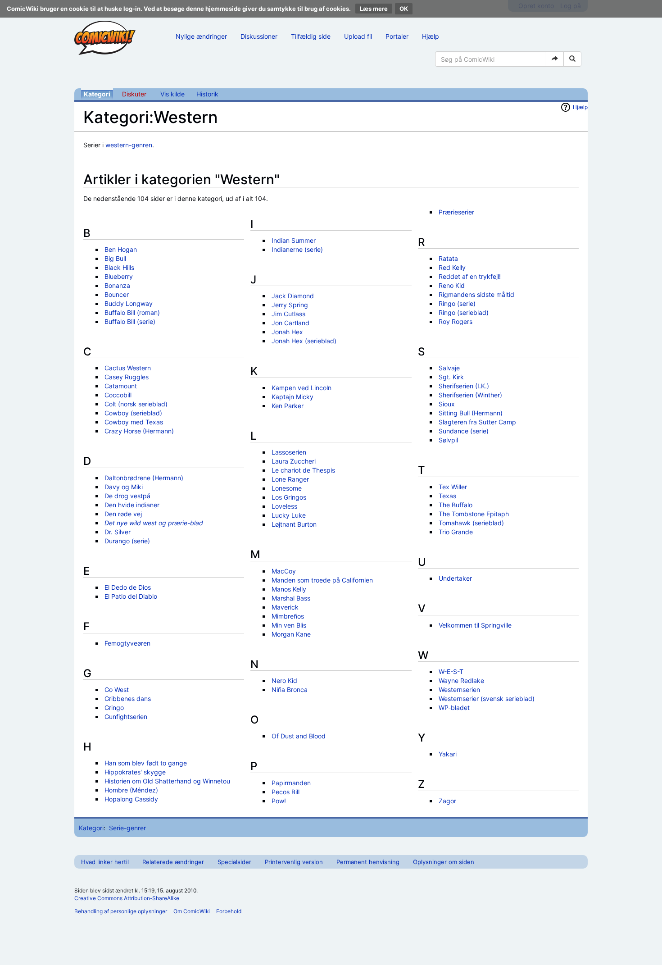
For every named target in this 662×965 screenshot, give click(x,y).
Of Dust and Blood (299, 736)
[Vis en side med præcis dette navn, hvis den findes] (555, 59)
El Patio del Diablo (130, 596)
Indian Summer (294, 240)
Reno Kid (452, 285)
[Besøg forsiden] (105, 38)
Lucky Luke (289, 515)
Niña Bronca (290, 689)
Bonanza (117, 285)
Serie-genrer (127, 828)
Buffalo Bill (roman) (132, 312)
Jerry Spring (290, 305)
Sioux (447, 404)
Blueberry (118, 276)
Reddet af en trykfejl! (470, 276)
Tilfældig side (311, 36)
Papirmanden (291, 783)
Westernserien (459, 689)
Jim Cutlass (288, 314)
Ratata (448, 258)
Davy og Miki (123, 487)
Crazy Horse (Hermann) (139, 431)
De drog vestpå (127, 496)
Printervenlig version (294, 861)
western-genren (128, 145)
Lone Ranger (290, 479)
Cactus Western (127, 368)
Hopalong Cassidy (131, 799)
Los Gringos (289, 497)
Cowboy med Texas (133, 422)
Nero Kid (284, 680)
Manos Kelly (289, 589)
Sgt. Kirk (451, 377)
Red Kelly (452, 267)
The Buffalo (455, 505)
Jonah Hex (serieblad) (304, 341)
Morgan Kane (291, 634)
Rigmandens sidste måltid (476, 294)
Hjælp (430, 36)
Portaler (396, 36)
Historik (207, 94)
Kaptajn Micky (292, 397)
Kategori (97, 94)
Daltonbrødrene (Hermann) (143, 478)
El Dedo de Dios (127, 587)
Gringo (114, 707)
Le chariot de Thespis (303, 470)
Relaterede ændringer (173, 861)
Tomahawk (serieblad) (471, 523)
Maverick (285, 607)
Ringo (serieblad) (464, 312)
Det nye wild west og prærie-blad (153, 523)
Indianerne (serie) (297, 249)
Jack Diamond (293, 296)
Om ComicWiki (191, 911)
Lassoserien (289, 452)
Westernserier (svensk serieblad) (487, 698)
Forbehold (228, 911)
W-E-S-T (451, 671)
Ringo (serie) (457, 303)
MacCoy (284, 571)
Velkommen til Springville (475, 625)
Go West (116, 689)
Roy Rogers (455, 321)
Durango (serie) (127, 541)
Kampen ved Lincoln (301, 387)
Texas (447, 496)
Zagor (447, 801)
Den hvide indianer (131, 505)
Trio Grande (456, 532)
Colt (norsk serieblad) (136, 404)
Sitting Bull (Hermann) (471, 413)
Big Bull (115, 258)
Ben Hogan (120, 249)
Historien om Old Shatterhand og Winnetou (167, 781)
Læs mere (374, 8)
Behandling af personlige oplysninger (120, 911)
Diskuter (134, 94)
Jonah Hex (287, 332)
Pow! (279, 801)
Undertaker (455, 578)
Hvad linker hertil (105, 861)
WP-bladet (454, 707)
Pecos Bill (285, 792)
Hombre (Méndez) (131, 790)
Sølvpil (448, 440)
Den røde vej (123, 514)
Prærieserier (456, 212)
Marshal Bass (291, 598)
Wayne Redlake (461, 680)
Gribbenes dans (127, 698)
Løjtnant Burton (294, 524)
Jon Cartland (290, 323)
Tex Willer (453, 487)
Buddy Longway (128, 303)
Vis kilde (172, 94)
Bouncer (116, 294)
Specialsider (234, 861)
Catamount (120, 386)
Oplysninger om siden (443, 861)
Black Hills (119, 267)
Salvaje (449, 368)
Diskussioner (258, 36)
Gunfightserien (125, 716)
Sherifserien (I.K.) (464, 386)
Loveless (284, 506)
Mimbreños (288, 616)
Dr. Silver (117, 532)
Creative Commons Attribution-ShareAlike (126, 898)
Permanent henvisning (367, 861)
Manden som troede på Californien (322, 580)
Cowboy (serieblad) (133, 413)
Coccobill (117, 395)
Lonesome (287, 488)
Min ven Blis (289, 625)
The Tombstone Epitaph (474, 514)
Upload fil (358, 36)
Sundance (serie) (464, 431)
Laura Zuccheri (294, 461)
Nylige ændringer (201, 36)
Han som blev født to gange (145, 763)
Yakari (448, 754)
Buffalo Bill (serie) (129, 321)
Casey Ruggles (126, 377)
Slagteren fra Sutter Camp (477, 422)
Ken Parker (288, 406)
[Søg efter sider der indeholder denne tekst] (572, 59)
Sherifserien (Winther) (470, 395)
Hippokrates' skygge (135, 772)
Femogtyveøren (127, 643)
